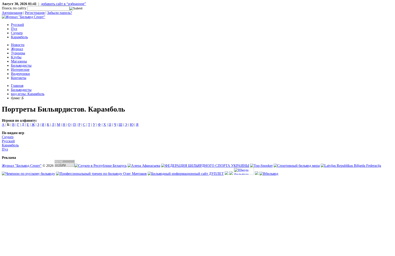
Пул (14, 29)
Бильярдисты (21, 65)
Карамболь (19, 37)
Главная (17, 86)
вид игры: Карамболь (27, 94)
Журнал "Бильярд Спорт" (22, 166)
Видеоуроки (20, 74)
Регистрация (35, 13)
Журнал (17, 49)
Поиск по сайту (14, 8)
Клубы (16, 57)
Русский (17, 25)
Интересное (20, 70)
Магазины (19, 61)
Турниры (18, 53)
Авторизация (12, 13)
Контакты (18, 78)
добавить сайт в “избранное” (63, 4)
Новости (17, 45)
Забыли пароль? (59, 13)
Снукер (17, 33)
